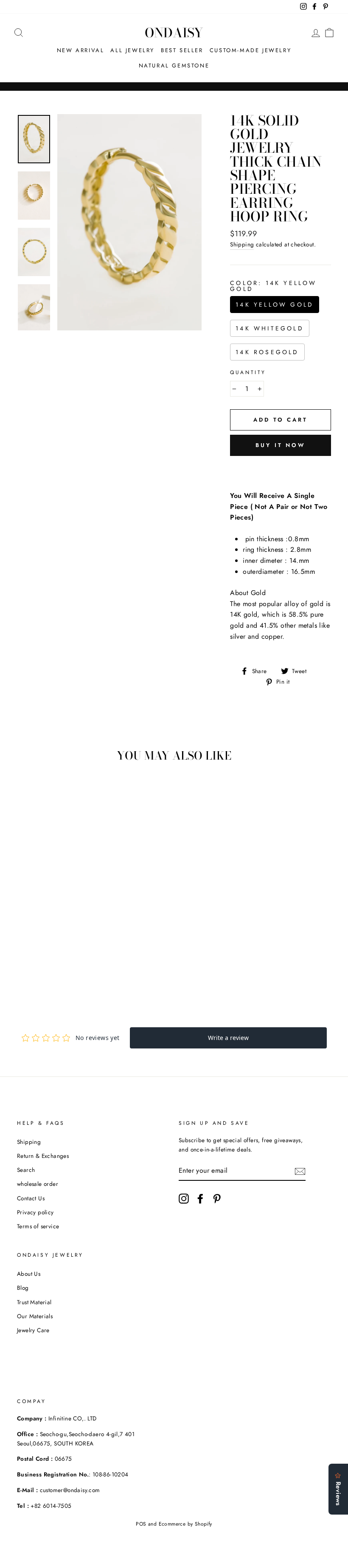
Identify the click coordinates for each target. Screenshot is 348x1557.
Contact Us (31, 1198)
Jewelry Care (33, 1330)
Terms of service (38, 1226)
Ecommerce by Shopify (185, 1524)
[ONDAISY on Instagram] (184, 1199)
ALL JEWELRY (132, 50)
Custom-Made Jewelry (250, 50)
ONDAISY (174, 32)
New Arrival (80, 50)
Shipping (242, 244)
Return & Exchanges (43, 1156)
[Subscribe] (300, 1170)
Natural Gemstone (174, 65)
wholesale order (37, 1184)
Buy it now (280, 445)
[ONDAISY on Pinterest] (217, 1199)
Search (26, 1170)
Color (273, 286)
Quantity (248, 372)
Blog (23, 1287)
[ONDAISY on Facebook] (200, 1199)
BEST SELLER (182, 50)
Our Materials (35, 1316)
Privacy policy (35, 1212)
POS (141, 1524)
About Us (28, 1273)
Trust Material (34, 1302)
